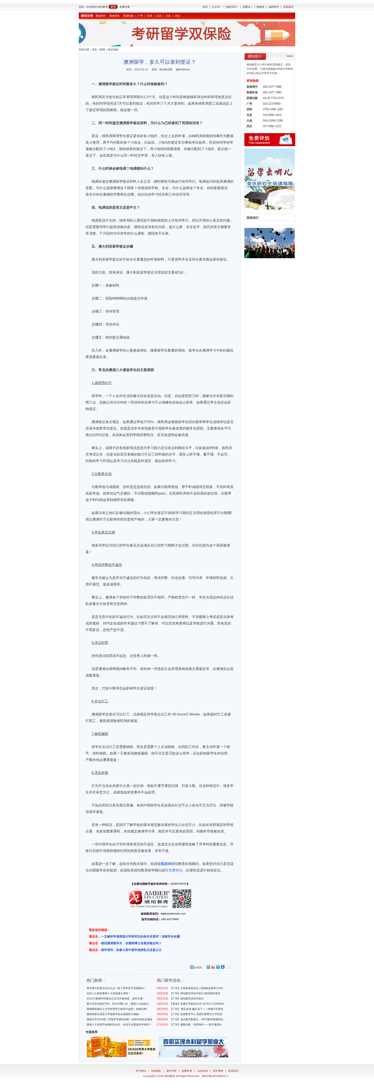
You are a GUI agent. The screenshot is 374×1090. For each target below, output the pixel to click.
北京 (158, 15)
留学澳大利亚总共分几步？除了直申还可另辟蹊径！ (116, 988)
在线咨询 (203, 1070)
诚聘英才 (274, 6)
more (290, 56)
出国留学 (96, 870)
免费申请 (187, 1070)
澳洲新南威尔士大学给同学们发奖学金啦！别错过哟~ (117, 1009)
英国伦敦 (128, 15)
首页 (205, 6)
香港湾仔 (100, 15)
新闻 (102, 49)
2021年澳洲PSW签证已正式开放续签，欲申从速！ (116, 998)
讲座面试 (288, 6)
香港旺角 (114, 15)
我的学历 (231, 6)
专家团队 (156, 1070)
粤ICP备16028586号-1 (215, 1076)
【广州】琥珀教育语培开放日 (187, 998)
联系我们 (233, 1070)
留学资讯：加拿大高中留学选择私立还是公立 (131, 950)
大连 (168, 15)
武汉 (177, 15)
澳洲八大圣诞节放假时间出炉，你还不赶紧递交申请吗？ (119, 1024)
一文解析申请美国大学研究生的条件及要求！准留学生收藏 (140, 936)
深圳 (149, 15)
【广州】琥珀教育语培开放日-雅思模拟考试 (195, 993)
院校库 (260, 6)
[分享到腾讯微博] (217, 967)
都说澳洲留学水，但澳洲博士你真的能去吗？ (131, 943)
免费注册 (124, 6)
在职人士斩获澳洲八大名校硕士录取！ (109, 993)
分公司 (216, 6)
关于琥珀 (140, 1070)
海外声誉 (171, 1070)
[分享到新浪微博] (213, 967)
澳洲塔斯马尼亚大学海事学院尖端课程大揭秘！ (114, 1014)
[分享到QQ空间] (208, 967)
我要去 (246, 6)
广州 (140, 15)
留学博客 (218, 1070)
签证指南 (113, 49)
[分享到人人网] (222, 967)
